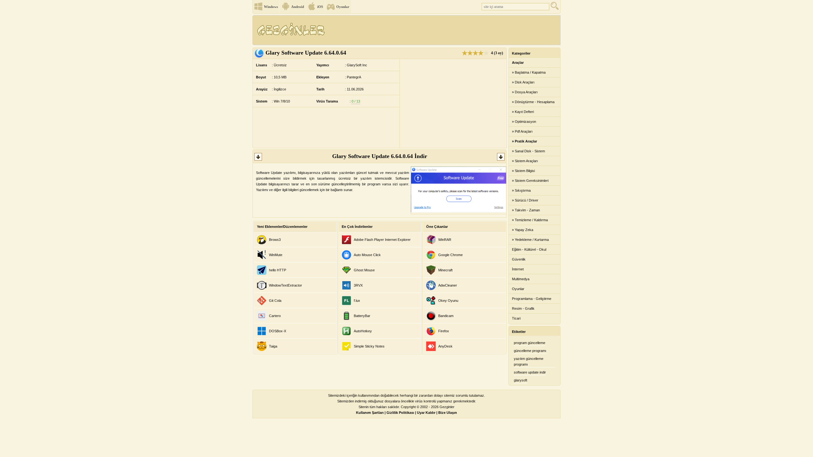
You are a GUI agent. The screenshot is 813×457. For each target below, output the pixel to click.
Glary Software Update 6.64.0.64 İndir (379, 156)
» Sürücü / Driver (525, 200)
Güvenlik (519, 259)
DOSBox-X (277, 331)
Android (297, 7)
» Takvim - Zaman (526, 210)
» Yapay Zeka (522, 230)
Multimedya (520, 279)
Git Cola (275, 300)
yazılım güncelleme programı (528, 361)
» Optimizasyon (524, 121)
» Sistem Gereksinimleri (530, 180)
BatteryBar (362, 316)
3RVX (358, 285)
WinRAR (444, 240)
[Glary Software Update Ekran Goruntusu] (458, 211)
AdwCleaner (447, 285)
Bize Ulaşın (447, 412)
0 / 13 (356, 101)
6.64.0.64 (305, 53)
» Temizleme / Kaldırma (530, 220)
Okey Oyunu (448, 300)
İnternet (518, 269)
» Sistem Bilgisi (523, 171)
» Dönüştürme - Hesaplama (533, 102)
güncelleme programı (530, 351)
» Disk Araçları (523, 82)
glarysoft (520, 380)
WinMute (275, 255)
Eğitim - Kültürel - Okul (529, 249)
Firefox (443, 331)
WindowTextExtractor (285, 285)
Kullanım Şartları (370, 412)
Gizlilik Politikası (400, 412)
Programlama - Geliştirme (531, 299)
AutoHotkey (363, 331)
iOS (320, 7)
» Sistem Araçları (525, 161)
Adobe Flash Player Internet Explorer (382, 240)
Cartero (275, 316)
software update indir (530, 372)
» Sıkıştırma (521, 190)
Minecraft (445, 270)
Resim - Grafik (523, 308)
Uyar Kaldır (426, 412)
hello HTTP (277, 270)
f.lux (357, 300)
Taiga (273, 346)
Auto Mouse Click (367, 255)
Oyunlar (342, 7)
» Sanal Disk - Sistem (528, 151)
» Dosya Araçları (525, 92)
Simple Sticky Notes (369, 346)
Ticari (516, 318)
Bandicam (446, 316)
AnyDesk (445, 346)
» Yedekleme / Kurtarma (530, 240)
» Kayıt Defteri (523, 112)
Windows (271, 7)
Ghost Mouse (364, 270)
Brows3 (275, 240)
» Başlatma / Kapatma (529, 72)
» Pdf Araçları (522, 131)
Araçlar (518, 62)
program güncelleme (529, 343)
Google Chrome (450, 255)
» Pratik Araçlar (524, 141)
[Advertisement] (444, 30)
